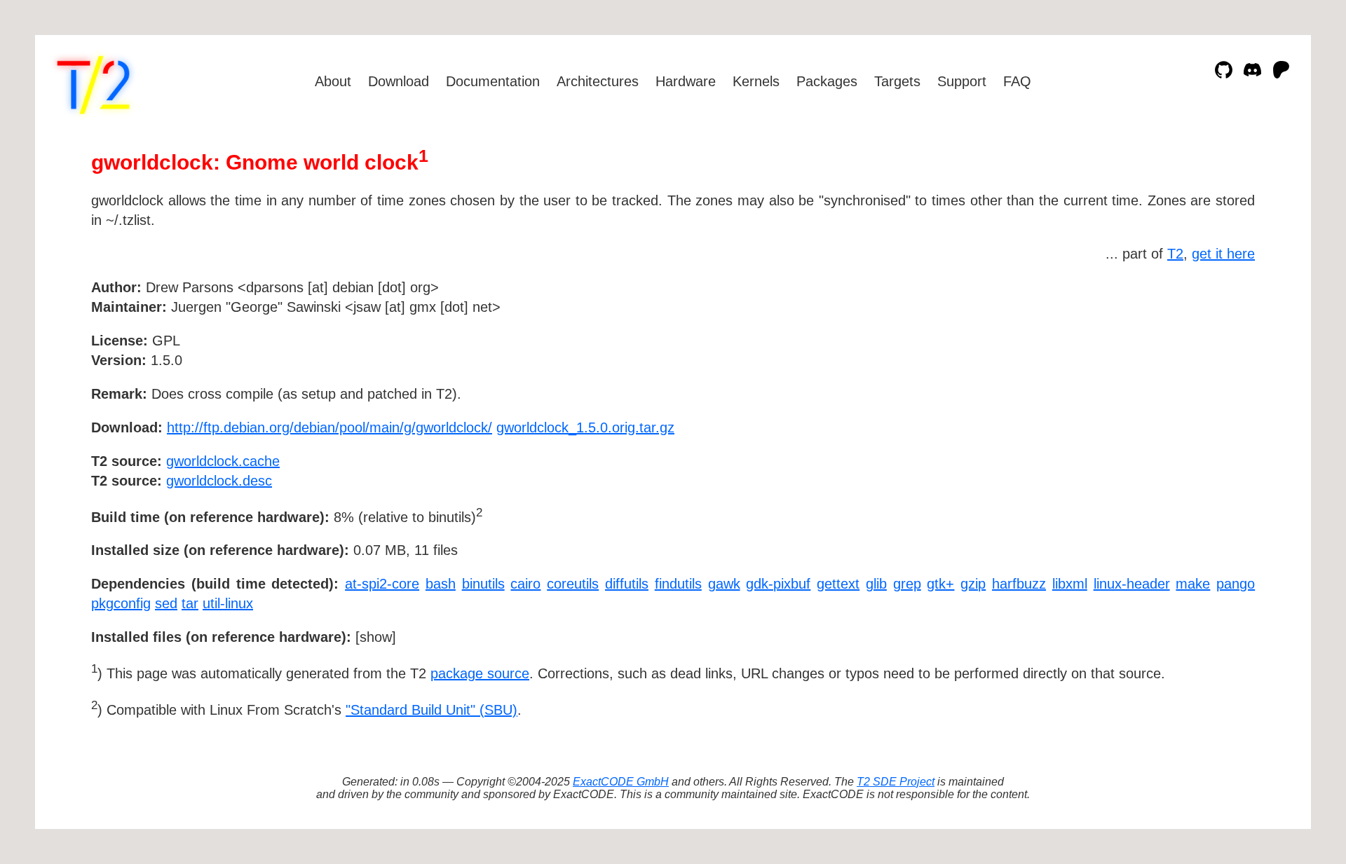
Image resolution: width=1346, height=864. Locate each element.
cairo (525, 583)
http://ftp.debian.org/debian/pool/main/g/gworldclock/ (329, 427)
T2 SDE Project (895, 782)
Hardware (685, 81)
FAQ (1017, 81)
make (1193, 583)
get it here (1223, 253)
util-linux (228, 603)
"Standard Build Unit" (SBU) (431, 710)
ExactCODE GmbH (621, 782)
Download (398, 81)
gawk (724, 583)
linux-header (1132, 583)
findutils (678, 583)
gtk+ (940, 583)
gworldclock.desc (219, 480)
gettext (838, 583)
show (376, 637)
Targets (897, 81)
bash (441, 583)
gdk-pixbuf (778, 583)
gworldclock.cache (223, 461)
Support (961, 81)
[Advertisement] (1213, 368)
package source (479, 673)
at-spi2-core (382, 583)
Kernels (756, 81)
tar (190, 603)
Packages (826, 81)
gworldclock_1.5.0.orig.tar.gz (585, 427)
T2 (1175, 253)
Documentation (493, 81)
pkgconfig (121, 603)
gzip (973, 583)
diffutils (626, 583)
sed (166, 603)
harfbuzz (1019, 583)
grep (907, 583)
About (333, 81)
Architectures (598, 81)
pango (1235, 583)
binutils (483, 583)
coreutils (573, 583)
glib (876, 583)
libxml (1069, 583)
